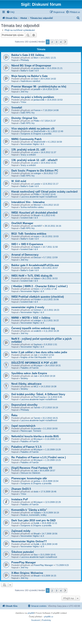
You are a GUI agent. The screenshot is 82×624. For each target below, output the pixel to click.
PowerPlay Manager (23, 562)
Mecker (37, 205)
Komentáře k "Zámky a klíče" (29, 509)
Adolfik (37, 268)
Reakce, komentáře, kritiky (33, 515)
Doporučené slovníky (24, 404)
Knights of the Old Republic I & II (36, 357)
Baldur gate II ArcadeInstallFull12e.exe (35, 265)
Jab (35, 355)
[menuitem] (11, 12)
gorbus (37, 481)
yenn (36, 152)
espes (37, 236)
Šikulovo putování (22, 551)
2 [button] (52, 42)
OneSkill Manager (22, 223)
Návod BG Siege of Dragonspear (31, 65)
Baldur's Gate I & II (29, 70)
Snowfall (16, 107)
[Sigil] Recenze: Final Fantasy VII (31, 467)
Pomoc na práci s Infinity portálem (32, 97)
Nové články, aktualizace (26, 383)
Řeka (14, 415)
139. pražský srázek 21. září (28, 149)
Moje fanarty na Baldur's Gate (29, 76)
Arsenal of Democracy (24, 254)
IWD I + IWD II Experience (27, 244)
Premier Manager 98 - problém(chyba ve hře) (38, 86)
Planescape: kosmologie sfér (29, 478)
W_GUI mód (18, 181)
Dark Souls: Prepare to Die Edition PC (34, 170)
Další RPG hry (27, 112)
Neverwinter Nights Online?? (29, 541)
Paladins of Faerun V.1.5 (26, 446)
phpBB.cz (48, 616)
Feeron (37, 110)
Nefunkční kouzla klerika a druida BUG (35, 436)
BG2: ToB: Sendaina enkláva (28, 233)
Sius (36, 554)
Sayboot (38, 344)
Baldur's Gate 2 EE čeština (27, 55)
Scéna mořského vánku (32, 207)
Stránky (24, 378)
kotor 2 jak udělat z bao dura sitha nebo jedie (39, 352)
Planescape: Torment (30, 431)
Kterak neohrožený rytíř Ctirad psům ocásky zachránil (44, 191)
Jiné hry (24, 91)
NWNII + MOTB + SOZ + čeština (30, 317)
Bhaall (36, 215)
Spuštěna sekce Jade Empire (29, 373)
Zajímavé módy (20, 530)
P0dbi (36, 121)
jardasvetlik (39, 68)
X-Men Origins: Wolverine (27, 572)
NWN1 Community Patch (26, 139)
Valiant (37, 278)
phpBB (31, 613)
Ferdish (37, 299)
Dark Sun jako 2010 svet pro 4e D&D (33, 520)
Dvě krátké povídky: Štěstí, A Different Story (38, 394)
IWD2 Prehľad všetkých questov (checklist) (37, 296)
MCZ (36, 386)
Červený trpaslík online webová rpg (33, 328)
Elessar (37, 257)
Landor (37, 184)
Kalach (37, 247)
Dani (36, 79)
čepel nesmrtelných (23, 425)
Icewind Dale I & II (29, 218)
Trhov (23, 102)
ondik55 (37, 331)
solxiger (37, 173)
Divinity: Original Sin (24, 118)
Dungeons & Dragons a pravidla (35, 133)
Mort (36, 58)
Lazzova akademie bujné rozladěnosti (38, 197)
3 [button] (56, 42)
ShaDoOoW (39, 131)
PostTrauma (40, 397)
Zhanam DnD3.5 (21, 488)
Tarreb (37, 407)
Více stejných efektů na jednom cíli (33, 128)
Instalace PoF (19, 499)
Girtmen (37, 310)
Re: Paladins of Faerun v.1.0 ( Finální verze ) (38, 457)
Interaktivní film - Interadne (28, 202)
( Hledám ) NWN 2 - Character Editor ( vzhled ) (39, 286)
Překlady (24, 60)
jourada (37, 428)
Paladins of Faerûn (29, 368)
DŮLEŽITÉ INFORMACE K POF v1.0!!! (34, 362)
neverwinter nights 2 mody (27, 307)
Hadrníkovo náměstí (30, 81)
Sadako (37, 512)
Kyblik (36, 523)
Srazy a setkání (28, 154)
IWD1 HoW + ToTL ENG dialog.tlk (31, 275)
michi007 (38, 226)
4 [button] (61, 42)
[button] (65, 41)
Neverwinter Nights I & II (32, 144)
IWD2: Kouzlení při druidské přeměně (34, 212)
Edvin (36, 289)
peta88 (37, 89)
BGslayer (38, 365)
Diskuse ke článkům (30, 473)
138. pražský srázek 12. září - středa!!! (34, 160)
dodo (36, 491)
